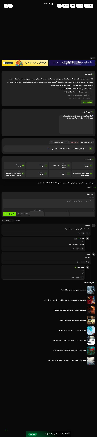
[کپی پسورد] (51, 142)
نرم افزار (66, 6)
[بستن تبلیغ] (69, 433)
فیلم (73, 6)
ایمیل (67, 211)
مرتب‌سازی (17, 220)
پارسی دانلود (92, 183)
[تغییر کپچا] (18, 213)
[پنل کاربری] (6, 6)
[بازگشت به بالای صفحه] (6, 430)
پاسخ (78, 233)
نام (93, 211)
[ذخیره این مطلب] (75, 43)
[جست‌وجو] (10, 6)
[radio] (44, 43)
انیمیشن (79, 6)
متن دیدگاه (91, 197)
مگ (59, 6)
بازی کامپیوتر (89, 6)
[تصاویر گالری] (48, 124)
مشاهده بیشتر (87, 102)
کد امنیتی (39, 210)
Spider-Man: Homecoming (71, 85)
